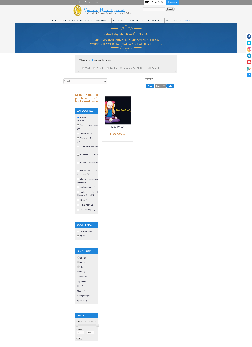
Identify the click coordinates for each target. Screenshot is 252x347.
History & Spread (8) (89, 163)
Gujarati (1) (81, 281)
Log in (78, 2)
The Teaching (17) (87, 210)
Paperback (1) (86, 231)
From (79, 329)
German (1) (82, 277)
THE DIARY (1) (86, 205)
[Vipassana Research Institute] (78, 14)
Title (170, 86)
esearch (108, 10)
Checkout (172, 2)
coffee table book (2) (89, 146)
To (88, 329)
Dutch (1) (81, 272)
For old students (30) (89, 154)
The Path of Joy (117, 127)
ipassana (92, 10)
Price (149, 86)
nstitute (120, 10)
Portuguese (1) (83, 296)
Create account (91, 2)
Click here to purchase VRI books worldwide (86, 98)
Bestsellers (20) (86, 133)
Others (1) (84, 200)
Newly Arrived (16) (87, 187)
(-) (83, 68)
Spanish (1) (82, 301)
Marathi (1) (81, 291)
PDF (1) (83, 236)
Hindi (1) (80, 286)
